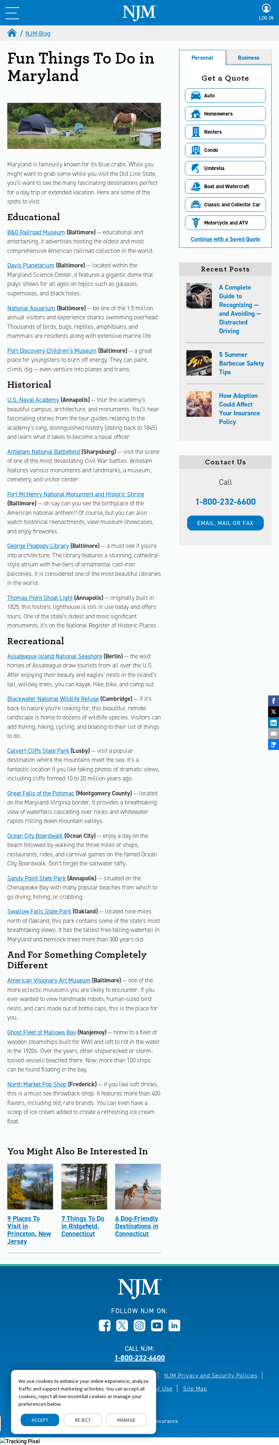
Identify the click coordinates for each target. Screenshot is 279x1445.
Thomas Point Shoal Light (40, 598)
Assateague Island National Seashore (54, 656)
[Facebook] (273, 700)
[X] (273, 711)
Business (248, 57)
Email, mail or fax (225, 523)
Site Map (195, 1388)
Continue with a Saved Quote (225, 239)
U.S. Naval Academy (33, 400)
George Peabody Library (38, 546)
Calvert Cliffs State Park (38, 751)
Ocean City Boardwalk (35, 836)
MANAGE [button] (126, 1420)
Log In (266, 18)
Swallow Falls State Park (39, 911)
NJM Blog (37, 33)
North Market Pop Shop (36, 1084)
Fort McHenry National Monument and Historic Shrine (75, 494)
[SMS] (273, 744)
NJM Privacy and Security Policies (211, 1375)
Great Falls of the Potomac (40, 793)
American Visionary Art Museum (48, 980)
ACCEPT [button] (40, 1420)
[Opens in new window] (104, 1329)
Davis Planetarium (30, 265)
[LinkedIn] (273, 722)
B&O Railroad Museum (36, 232)
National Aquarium (31, 308)
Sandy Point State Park (36, 878)
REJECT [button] (83, 1420)
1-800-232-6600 (225, 502)
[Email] (273, 733)
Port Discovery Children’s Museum (52, 351)
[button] (225, 95)
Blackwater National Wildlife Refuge (53, 699)
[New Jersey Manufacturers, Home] (140, 1297)
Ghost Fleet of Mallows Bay (41, 1032)
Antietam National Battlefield (43, 452)
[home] (12, 33)
